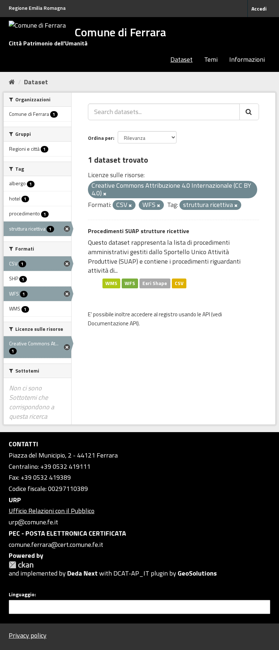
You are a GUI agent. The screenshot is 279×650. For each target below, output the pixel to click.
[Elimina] (104, 194)
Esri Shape (154, 283)
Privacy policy (27, 635)
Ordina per (100, 138)
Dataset (181, 59)
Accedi (259, 8)
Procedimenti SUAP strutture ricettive (138, 231)
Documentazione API (112, 323)
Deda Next (82, 573)
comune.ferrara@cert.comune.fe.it (56, 544)
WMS (111, 283)
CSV (179, 283)
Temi (211, 59)
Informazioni (247, 59)
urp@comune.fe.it (33, 522)
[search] (249, 111)
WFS (130, 283)
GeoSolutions (197, 573)
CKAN (21, 565)
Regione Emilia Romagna (37, 8)
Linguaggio (22, 594)
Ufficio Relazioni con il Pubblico (51, 511)
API (206, 314)
